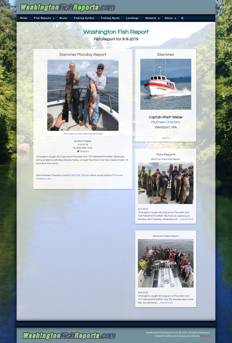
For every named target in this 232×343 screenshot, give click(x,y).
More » (165, 138)
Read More (187, 219)
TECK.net (205, 336)
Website (84, 151)
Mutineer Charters (165, 122)
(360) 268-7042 (78, 175)
